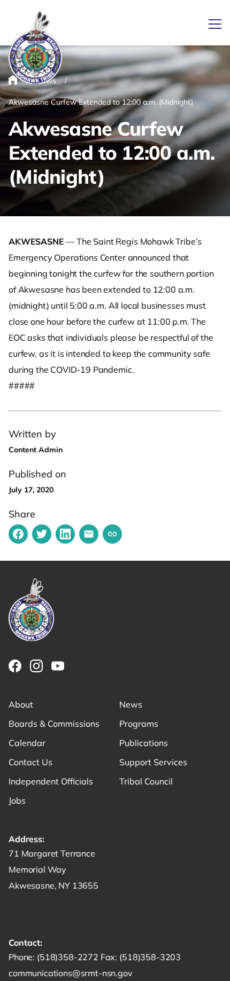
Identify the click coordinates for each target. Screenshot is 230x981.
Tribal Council (146, 781)
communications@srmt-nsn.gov (71, 973)
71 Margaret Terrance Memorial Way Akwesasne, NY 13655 (53, 869)
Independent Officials (51, 781)
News (130, 704)
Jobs (17, 800)
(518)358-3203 (150, 957)
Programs (138, 723)
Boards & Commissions (54, 723)
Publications (143, 742)
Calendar (27, 742)
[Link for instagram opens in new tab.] (36, 666)
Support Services (153, 762)
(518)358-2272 (69, 957)
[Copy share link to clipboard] (112, 534)
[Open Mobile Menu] (215, 24)
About (21, 704)
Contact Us (30, 762)
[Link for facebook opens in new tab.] (15, 666)
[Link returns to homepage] (35, 48)
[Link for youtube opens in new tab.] (57, 666)
